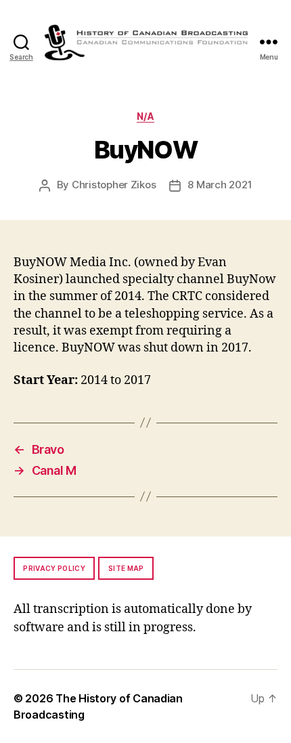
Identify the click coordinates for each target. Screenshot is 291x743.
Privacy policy (54, 568)
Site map (126, 568)
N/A (146, 116)
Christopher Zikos (114, 184)
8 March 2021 (219, 184)
